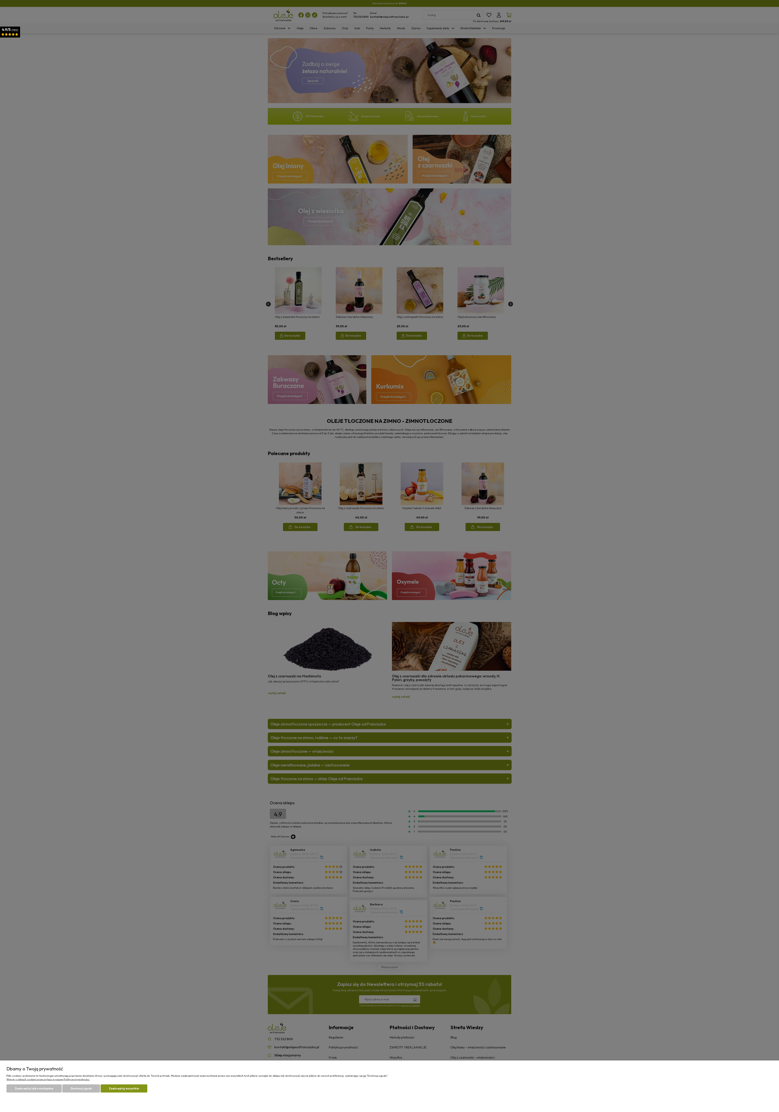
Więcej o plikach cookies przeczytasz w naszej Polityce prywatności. (48, 1079)
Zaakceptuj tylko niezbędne (34, 1088)
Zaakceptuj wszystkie (124, 1088)
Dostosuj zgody (81, 1088)
